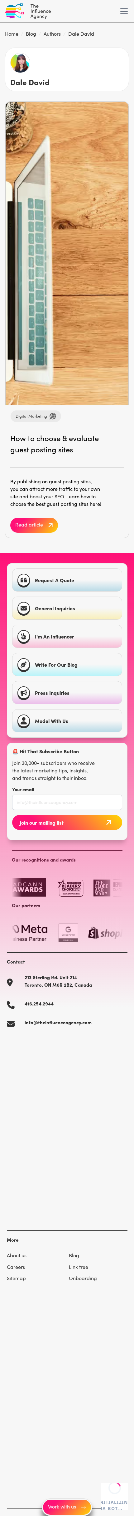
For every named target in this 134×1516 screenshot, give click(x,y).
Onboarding (83, 1278)
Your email (23, 789)
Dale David (81, 33)
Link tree (78, 1267)
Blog (31, 33)
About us (16, 1255)
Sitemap (16, 1278)
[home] (28, 11)
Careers (16, 1267)
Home (11, 33)
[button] (123, 11)
